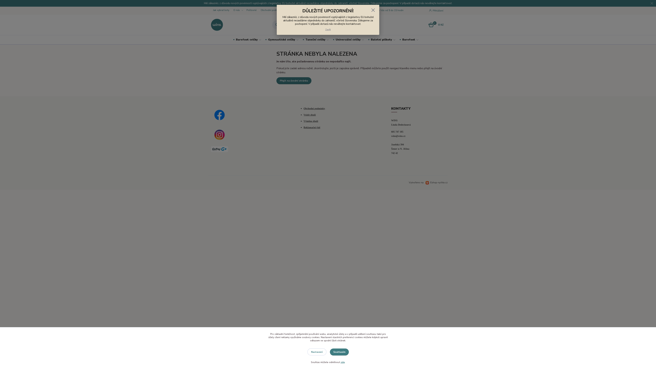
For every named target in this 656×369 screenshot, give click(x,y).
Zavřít (328, 29)
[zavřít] (373, 10)
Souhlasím (339, 352)
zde (343, 362)
